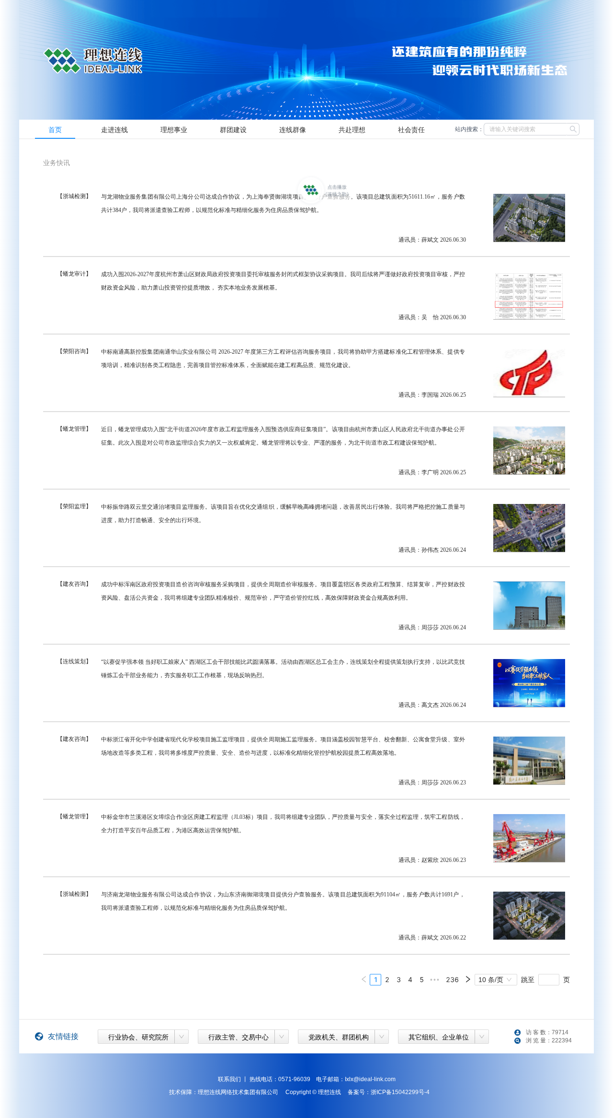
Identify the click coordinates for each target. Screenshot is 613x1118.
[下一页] (468, 979)
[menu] (236, 129)
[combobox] (138, 1035)
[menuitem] (55, 129)
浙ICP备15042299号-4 (400, 1092)
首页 (55, 129)
